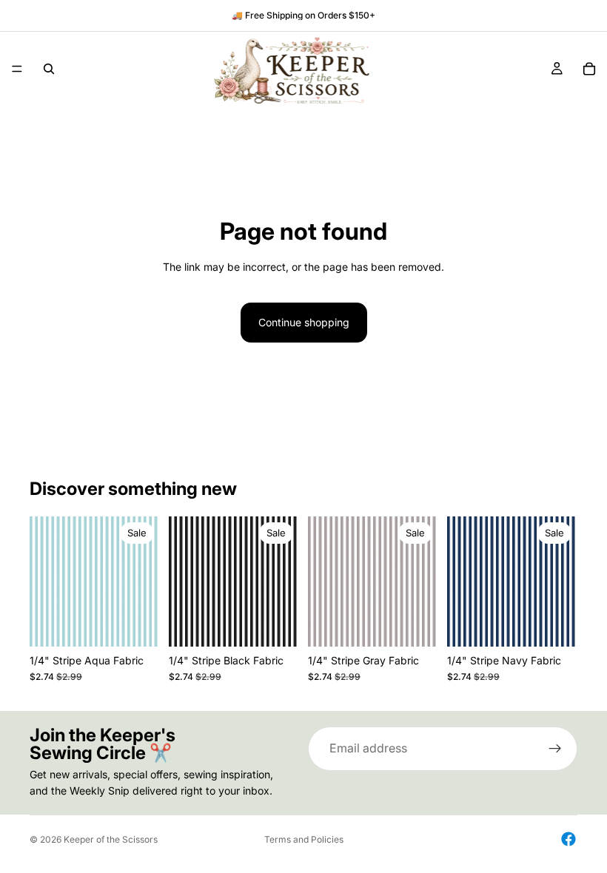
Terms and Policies (303, 839)
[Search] (49, 69)
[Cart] (589, 69)
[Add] (137, 623)
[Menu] (17, 69)
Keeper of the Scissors (111, 839)
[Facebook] (568, 839)
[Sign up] (555, 748)
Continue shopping (303, 322)
